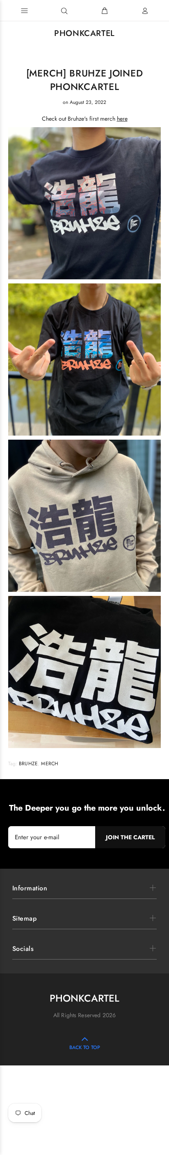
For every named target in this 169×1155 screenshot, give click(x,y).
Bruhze (28, 763)
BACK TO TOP (84, 1047)
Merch (49, 763)
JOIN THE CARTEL (130, 837)
